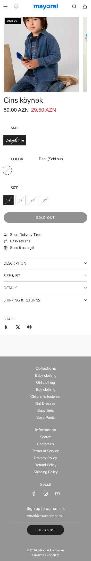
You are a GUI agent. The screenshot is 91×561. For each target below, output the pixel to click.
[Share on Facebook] (6, 328)
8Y (45, 200)
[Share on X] (17, 328)
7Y (33, 200)
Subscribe (45, 529)
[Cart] (85, 6)
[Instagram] (45, 493)
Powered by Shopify (45, 555)
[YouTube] (57, 493)
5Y (8, 200)
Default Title (15, 140)
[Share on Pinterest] (29, 328)
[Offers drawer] (16, 6)
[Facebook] (34, 493)
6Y (20, 200)
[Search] (74, 6)
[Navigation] (5, 6)
